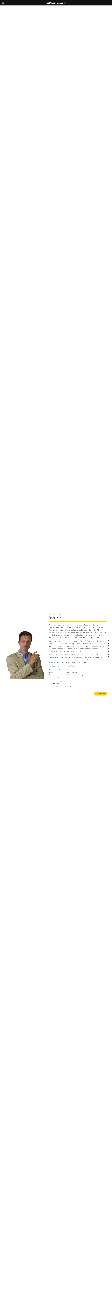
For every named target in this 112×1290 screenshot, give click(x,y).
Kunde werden (101, 694)
